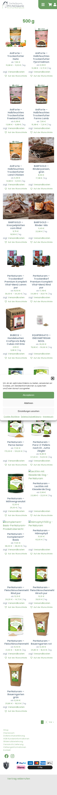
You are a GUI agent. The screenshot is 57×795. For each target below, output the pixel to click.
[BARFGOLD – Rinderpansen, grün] (41, 139)
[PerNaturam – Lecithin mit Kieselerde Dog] (41, 471)
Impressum (48, 416)
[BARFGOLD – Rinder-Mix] (41, 195)
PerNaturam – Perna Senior (15, 443)
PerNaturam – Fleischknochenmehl (16, 642)
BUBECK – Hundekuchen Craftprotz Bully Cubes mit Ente (15, 340)
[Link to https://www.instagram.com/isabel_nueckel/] (12, 756)
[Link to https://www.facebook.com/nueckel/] (7, 756)
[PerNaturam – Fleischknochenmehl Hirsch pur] (41, 560)
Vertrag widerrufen (18, 778)
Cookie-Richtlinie (11, 416)
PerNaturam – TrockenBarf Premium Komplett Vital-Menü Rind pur (41, 281)
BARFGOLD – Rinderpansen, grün (41, 169)
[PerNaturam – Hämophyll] (41, 522)
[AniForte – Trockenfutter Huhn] (15, 26)
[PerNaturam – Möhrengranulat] (15, 471)
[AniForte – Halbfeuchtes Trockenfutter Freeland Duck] (15, 82)
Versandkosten (16, 71)
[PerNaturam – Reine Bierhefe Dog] (41, 364)
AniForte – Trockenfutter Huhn (15, 56)
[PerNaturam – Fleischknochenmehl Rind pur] (15, 560)
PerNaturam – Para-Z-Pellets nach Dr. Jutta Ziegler (41, 446)
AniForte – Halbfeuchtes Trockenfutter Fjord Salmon (41, 57)
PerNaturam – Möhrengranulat (15, 500)
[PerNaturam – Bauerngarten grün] (15, 664)
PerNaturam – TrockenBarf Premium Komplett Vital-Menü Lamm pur (16, 281)
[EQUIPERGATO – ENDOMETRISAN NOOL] (41, 308)
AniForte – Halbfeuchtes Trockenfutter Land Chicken (15, 170)
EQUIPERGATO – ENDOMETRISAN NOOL (41, 338)
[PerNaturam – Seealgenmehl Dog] (15, 364)
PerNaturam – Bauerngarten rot (41, 642)
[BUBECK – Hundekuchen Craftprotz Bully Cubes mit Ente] (15, 308)
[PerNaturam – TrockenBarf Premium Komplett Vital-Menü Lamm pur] (15, 248)
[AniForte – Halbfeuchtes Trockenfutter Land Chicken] (15, 139)
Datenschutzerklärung (31, 416)
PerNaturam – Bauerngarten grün (15, 694)
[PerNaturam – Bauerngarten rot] (41, 613)
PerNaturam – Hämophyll (41, 532)
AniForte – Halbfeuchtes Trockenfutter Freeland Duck (15, 114)
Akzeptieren (28, 395)
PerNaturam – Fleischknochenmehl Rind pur (16, 590)
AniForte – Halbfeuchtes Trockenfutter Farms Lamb (41, 114)
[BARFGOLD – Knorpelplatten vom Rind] (15, 195)
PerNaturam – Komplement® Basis (15, 537)
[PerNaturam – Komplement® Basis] (15, 522)
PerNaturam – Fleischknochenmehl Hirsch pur (42, 590)
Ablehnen (28, 403)
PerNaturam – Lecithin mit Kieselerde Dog (41, 486)
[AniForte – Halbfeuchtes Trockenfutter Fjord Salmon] (41, 26)
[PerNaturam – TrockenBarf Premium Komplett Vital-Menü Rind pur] (41, 248)
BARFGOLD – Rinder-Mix (41, 224)
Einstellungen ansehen (28, 411)
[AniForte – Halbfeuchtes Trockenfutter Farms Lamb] (41, 82)
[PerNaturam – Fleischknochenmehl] (15, 613)
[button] (52, 378)
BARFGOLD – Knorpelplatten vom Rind (16, 225)
